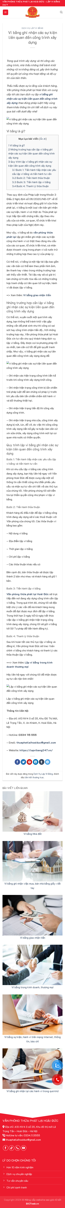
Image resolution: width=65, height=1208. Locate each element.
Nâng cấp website (35, 1199)
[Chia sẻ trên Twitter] (23, 762)
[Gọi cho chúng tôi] (17, 1148)
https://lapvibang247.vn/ (36, 750)
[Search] (61, 12)
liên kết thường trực (34, 777)
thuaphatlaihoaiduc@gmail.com (36, 742)
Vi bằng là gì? (16, 145)
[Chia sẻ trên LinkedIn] (35, 762)
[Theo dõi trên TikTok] (11, 1148)
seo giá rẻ (51, 1199)
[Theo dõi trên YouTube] (23, 1148)
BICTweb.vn (32, 1203)
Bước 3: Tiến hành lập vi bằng (31, 182)
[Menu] (5, 12)
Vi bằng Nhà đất (33, 833)
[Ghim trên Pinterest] (29, 762)
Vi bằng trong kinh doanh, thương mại (33, 987)
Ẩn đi (43, 138)
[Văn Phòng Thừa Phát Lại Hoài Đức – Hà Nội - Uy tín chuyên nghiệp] (32, 12)
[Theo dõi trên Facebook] (5, 1148)
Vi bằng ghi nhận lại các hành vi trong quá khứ (32, 1091)
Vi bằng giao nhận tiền (32, 937)
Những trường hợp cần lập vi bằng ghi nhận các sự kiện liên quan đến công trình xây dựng (31, 153)
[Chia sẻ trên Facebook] (17, 762)
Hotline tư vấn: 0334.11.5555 (23, 1135)
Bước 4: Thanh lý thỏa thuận (30, 186)
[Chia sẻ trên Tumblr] (41, 762)
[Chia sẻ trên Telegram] (47, 762)
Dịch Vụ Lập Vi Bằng (32, 28)
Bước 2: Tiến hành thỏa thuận (31, 178)
